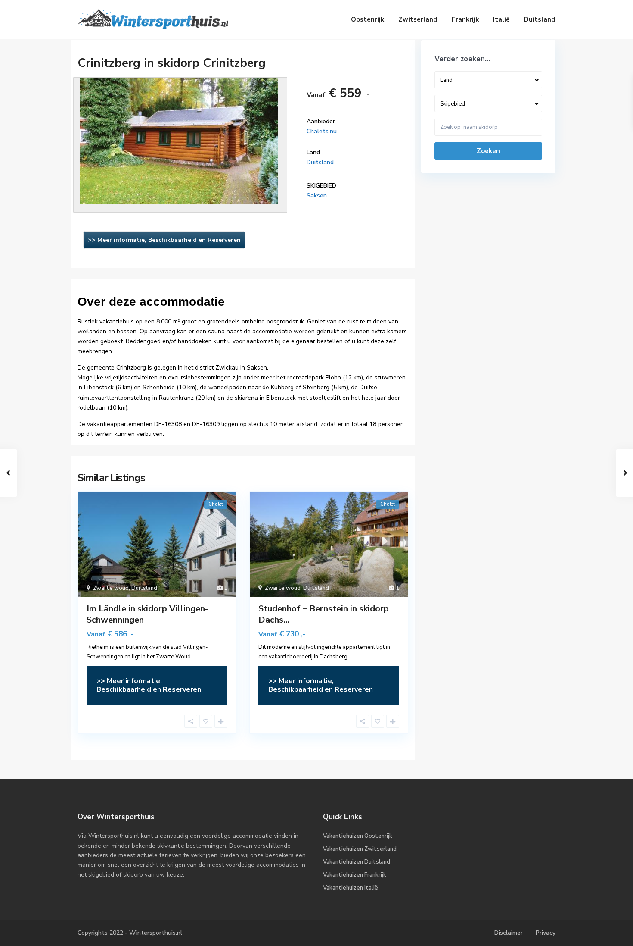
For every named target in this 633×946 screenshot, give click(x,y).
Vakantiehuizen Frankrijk (354, 875)
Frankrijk (465, 19)
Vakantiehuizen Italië (350, 888)
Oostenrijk (367, 19)
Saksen (317, 195)
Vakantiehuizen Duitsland (356, 862)
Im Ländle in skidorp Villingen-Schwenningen (147, 614)
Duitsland (539, 19)
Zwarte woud (111, 588)
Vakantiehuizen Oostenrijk (357, 836)
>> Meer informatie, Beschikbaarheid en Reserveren (164, 240)
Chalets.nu (322, 131)
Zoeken (488, 151)
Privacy (545, 933)
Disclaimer (508, 933)
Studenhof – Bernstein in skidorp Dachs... (323, 614)
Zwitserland (418, 19)
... (195, 657)
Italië (501, 19)
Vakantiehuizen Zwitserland (360, 849)
